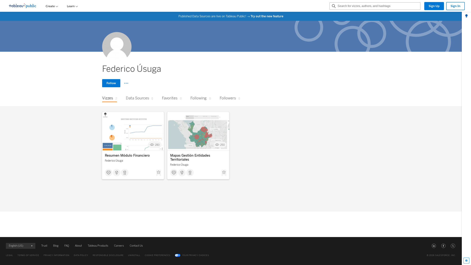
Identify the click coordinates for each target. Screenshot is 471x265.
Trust (44, 245)
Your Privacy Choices (195, 255)
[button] (434, 246)
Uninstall (134, 255)
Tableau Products (98, 245)
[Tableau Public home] (22, 6)
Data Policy (81, 255)
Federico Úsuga (114, 160)
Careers (119, 245)
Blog (56, 245)
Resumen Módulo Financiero (127, 155)
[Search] (333, 6)
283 (157, 144)
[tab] (466, 16)
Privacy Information (56, 255)
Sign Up (434, 6)
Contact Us (136, 245)
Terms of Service (28, 255)
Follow (111, 83)
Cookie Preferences (157, 255)
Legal (9, 255)
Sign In (455, 6)
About (78, 245)
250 (222, 144)
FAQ (66, 245)
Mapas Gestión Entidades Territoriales (190, 157)
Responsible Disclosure (108, 255)
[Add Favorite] (158, 173)
